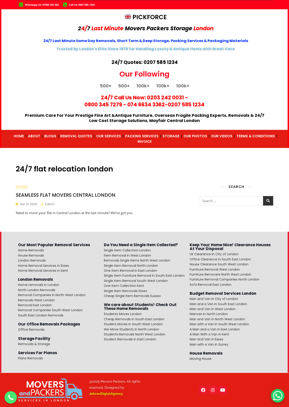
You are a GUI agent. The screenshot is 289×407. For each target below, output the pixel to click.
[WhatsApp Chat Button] (277, 395)
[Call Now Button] (11, 397)
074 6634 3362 (146, 104)
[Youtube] (222, 390)
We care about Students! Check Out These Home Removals (140, 306)
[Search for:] (236, 201)
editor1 (49, 204)
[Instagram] (213, 390)
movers (22, 187)
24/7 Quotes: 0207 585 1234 (145, 62)
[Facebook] (203, 390)
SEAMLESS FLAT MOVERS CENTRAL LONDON (65, 195)
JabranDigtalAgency (106, 394)
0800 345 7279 (103, 104)
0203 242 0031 (165, 97)
